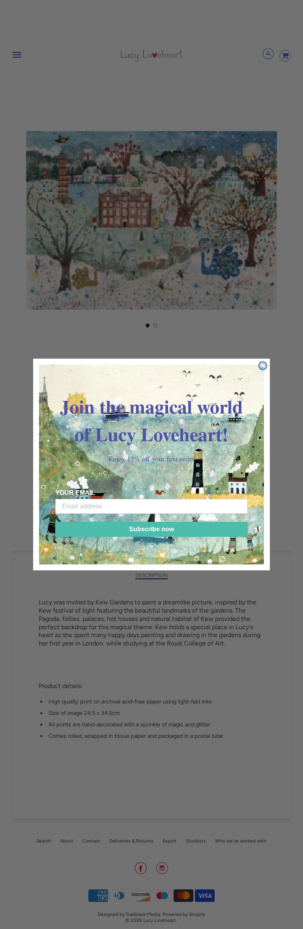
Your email (75, 492)
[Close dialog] (263, 366)
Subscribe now (151, 529)
